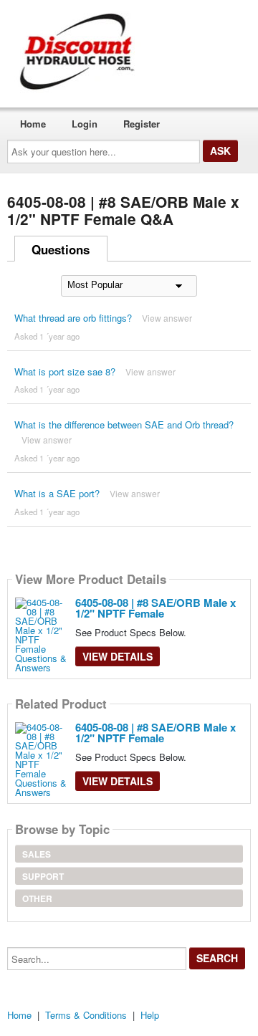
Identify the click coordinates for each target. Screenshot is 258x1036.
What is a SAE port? (57, 493)
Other (37, 898)
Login (84, 123)
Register (141, 123)
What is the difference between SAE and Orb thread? (124, 424)
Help (149, 1015)
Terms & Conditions (86, 1015)
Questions (61, 249)
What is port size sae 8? (64, 371)
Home (33, 123)
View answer (167, 318)
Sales (36, 854)
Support (43, 876)
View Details (117, 656)
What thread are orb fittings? (73, 318)
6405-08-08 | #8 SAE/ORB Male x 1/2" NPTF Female (155, 608)
